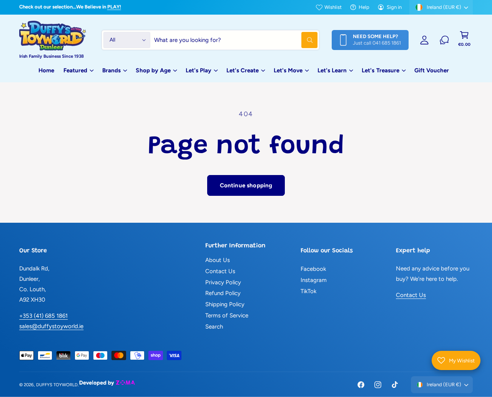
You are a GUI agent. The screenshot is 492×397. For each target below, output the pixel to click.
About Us (217, 260)
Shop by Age (153, 70)
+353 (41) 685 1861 (43, 315)
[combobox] (235, 40)
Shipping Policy (224, 304)
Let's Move (288, 70)
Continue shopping (246, 185)
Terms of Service (226, 315)
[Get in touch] (444, 40)
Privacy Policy (223, 282)
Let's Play (198, 70)
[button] (464, 40)
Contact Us (220, 271)
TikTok (308, 291)
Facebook (313, 268)
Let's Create (242, 70)
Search (214, 326)
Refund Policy (223, 293)
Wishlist (333, 7)
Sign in (394, 7)
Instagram (314, 280)
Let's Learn (332, 70)
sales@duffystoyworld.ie (51, 326)
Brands (111, 70)
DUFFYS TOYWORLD (57, 384)
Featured (75, 70)
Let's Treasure (380, 70)
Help (364, 7)
